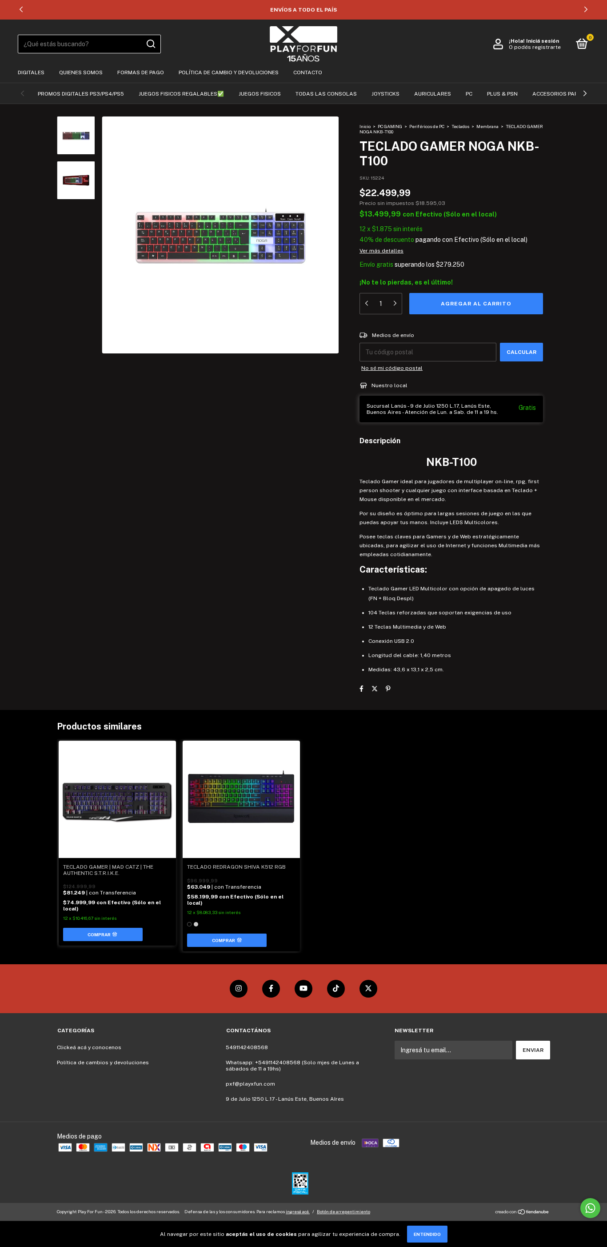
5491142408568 (247, 1047)
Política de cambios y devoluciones (103, 1062)
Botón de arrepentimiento (343, 1211)
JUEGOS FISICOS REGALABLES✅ (181, 94)
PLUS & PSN (502, 94)
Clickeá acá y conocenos (89, 1047)
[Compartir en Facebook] (361, 688)
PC (469, 94)
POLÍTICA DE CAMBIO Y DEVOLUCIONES (229, 72)
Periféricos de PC (426, 126)
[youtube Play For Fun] (303, 989)
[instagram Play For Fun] (239, 989)
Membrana (487, 126)
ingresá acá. (298, 1211)
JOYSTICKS (385, 94)
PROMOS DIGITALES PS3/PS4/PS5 (81, 94)
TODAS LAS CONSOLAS (326, 94)
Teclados (460, 126)
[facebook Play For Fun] (271, 989)
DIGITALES (31, 72)
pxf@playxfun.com (250, 1084)
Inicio (365, 126)
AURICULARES (432, 94)
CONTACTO (307, 72)
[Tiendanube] (522, 1212)
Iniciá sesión (542, 41)
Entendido (427, 1234)
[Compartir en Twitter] (374, 688)
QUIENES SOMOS (81, 72)
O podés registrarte (535, 47)
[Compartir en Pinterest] (388, 688)
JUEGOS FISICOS (260, 94)
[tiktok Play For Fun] (336, 989)
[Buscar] (150, 44)
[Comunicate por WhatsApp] (590, 1208)
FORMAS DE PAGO (140, 72)
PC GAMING (390, 126)
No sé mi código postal (392, 368)
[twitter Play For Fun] (368, 989)
